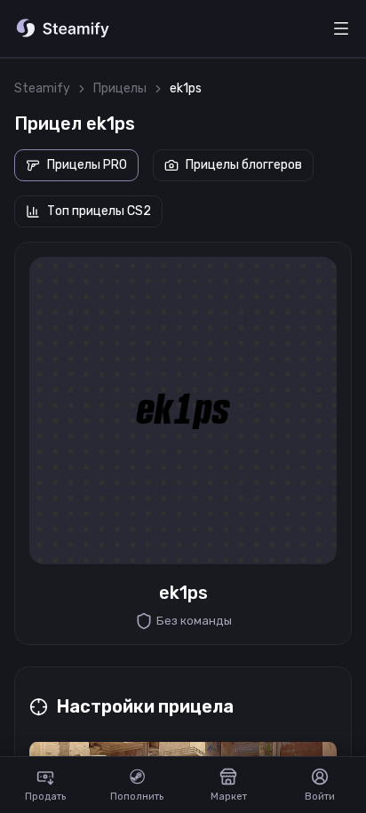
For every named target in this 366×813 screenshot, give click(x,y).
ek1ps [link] (186, 88)
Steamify (42, 88)
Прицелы (120, 88)
